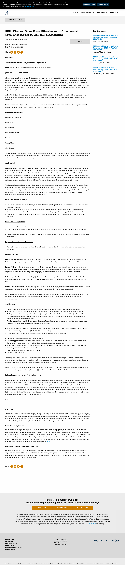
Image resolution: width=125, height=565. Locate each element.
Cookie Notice (10, 549)
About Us (113, 12)
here (48, 441)
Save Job (80, 41)
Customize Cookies (89, 4)
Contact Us (92, 524)
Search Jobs (9, 540)
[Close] (122, 4)
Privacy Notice (10, 545)
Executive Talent (42, 508)
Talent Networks (86, 12)
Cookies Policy (29, 6)
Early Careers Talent (83, 508)
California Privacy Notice (13, 547)
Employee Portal (11, 543)
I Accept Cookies (103, 4)
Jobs (74, 12)
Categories (101, 12)
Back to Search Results (15, 20)
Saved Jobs (9, 541)
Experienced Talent (62, 508)
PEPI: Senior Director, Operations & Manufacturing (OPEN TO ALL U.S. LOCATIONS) (105, 37)
